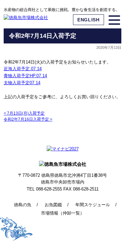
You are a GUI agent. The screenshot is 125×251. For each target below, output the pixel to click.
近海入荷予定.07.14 (23, 68)
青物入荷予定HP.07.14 (25, 75)
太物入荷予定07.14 (22, 82)
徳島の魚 (22, 204)
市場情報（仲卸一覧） (62, 213)
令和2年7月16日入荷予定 (28, 119)
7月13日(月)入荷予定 (24, 113)
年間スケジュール (92, 204)
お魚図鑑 (53, 204)
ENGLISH (88, 19)
